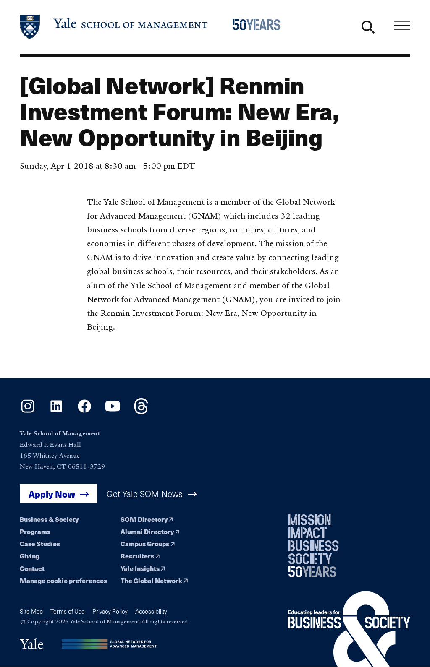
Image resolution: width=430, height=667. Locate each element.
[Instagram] (28, 411)
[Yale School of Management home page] (114, 27)
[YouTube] (113, 411)
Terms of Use (67, 611)
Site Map (31, 611)
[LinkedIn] (56, 411)
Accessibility (151, 611)
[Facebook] (84, 411)
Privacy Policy (110, 611)
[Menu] (402, 25)
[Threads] (141, 411)
